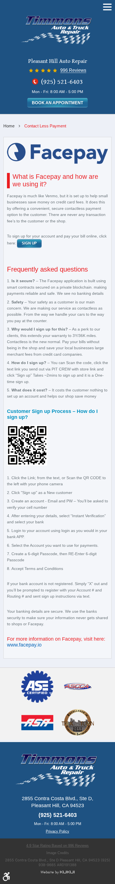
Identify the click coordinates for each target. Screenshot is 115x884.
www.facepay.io (24, 645)
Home (9, 125)
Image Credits (57, 853)
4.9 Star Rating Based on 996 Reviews (57, 845)
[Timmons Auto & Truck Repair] (57, 30)
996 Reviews (73, 70)
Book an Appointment (57, 102)
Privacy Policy (57, 831)
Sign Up (29, 243)
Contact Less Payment (45, 125)
